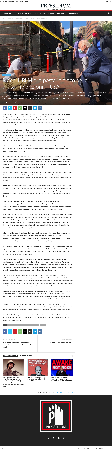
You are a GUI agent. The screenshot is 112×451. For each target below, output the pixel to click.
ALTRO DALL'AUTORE (26, 356)
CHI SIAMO (3, 1)
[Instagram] (103, 1)
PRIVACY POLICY (24, 1)
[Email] (25, 108)
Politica (7, 13)
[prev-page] (69, 356)
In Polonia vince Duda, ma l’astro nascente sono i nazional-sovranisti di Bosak (18, 344)
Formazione (73, 13)
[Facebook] (100, 1)
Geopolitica (40, 13)
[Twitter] (110, 1)
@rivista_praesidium (67, 392)
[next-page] (71, 356)
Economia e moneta (23, 13)
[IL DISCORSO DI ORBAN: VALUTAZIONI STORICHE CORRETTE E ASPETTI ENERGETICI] (62, 367)
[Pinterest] (15, 108)
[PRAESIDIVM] (56, 6)
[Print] (30, 108)
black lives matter (13, 325)
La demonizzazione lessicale (60, 342)
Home (3, 18)
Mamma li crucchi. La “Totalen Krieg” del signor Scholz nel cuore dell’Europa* (37, 379)
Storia (51, 13)
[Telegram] (107, 1)
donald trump (24, 325)
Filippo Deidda (8, 102)
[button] (108, 13)
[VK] (40, 108)
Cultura (60, 13)
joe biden (43, 325)
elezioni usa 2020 (34, 325)
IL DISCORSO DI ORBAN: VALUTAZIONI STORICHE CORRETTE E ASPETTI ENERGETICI (61, 379)
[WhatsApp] (20, 108)
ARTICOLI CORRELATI (10, 356)
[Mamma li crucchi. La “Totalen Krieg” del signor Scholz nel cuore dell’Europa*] (37, 367)
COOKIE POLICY (13, 1)
